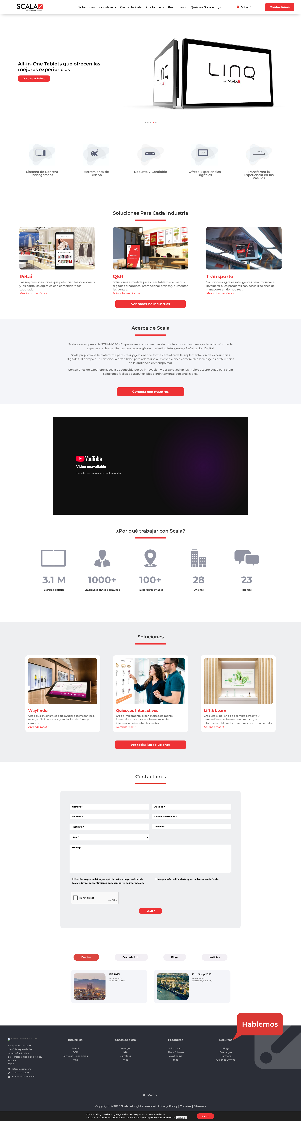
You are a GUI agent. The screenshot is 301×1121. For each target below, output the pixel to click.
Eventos (86, 957)
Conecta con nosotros (150, 392)
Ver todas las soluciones (151, 745)
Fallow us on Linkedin (23, 1076)
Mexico (246, 7)
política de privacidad (127, 879)
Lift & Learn (215, 710)
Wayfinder (38, 710)
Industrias (106, 7)
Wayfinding (175, 1055)
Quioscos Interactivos (137, 710)
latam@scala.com (21, 1069)
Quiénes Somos (202, 7)
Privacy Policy (167, 1106)
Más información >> (33, 293)
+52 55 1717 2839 (20, 1072)
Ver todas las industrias (150, 304)
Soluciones (86, 7)
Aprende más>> (126, 726)
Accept (205, 1116)
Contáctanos (280, 7)
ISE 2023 (114, 974)
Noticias (214, 957)
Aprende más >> (38, 726)
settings (181, 1117)
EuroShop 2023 (201, 974)
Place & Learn (176, 1052)
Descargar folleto (34, 78)
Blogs (174, 957)
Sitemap (200, 1106)
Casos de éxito (131, 7)
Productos (153, 7)
